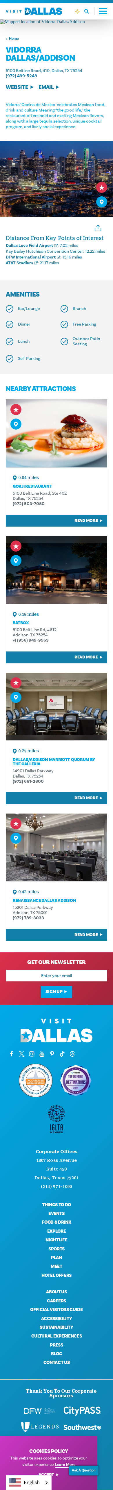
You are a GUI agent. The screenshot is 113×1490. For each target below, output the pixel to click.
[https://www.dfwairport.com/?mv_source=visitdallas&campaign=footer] (40, 1411)
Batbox (21, 623)
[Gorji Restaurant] (56, 433)
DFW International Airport (31, 257)
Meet (56, 1266)
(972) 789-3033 (28, 918)
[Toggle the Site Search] (89, 11)
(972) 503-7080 (29, 504)
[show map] (101, 201)
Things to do (56, 1205)
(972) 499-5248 (21, 76)
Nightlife (56, 1240)
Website (17, 87)
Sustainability (56, 1327)
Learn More (65, 1464)
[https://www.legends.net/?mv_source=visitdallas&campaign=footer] (40, 1427)
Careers (56, 1301)
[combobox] (29, 1482)
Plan (56, 1258)
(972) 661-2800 (28, 781)
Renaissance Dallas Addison (44, 900)
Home (14, 38)
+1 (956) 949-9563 (31, 640)
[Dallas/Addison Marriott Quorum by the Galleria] (56, 706)
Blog (56, 1354)
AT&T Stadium (19, 263)
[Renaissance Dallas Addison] (56, 847)
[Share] (98, 227)
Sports (56, 1249)
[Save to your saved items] (101, 187)
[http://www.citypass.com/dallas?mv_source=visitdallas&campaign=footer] (82, 1411)
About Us (56, 1292)
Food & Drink (56, 1222)
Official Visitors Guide (56, 1310)
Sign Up (53, 991)
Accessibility (56, 1319)
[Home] (34, 11)
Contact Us (56, 1362)
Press (56, 1345)
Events (56, 1213)
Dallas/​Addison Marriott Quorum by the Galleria (54, 762)
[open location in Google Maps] (56, 21)
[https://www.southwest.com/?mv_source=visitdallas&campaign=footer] (82, 1427)
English (32, 1482)
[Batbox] (56, 570)
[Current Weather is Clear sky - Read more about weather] (77, 11)
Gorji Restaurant (32, 486)
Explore (56, 1231)
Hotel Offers (56, 1275)
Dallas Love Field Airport (29, 245)
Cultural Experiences (56, 1336)
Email (46, 87)
